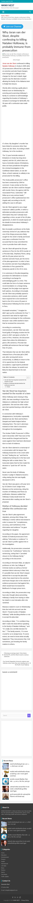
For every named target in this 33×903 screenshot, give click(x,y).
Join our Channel (13, 26)
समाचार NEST (7, 5)
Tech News (4, 874)
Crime (2, 853)
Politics (3, 870)
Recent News (8, 761)
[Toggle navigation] (3, 12)
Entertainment (5, 857)
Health (3, 861)
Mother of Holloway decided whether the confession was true (14, 384)
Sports (3, 872)
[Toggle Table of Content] (27, 377)
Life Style (3, 866)
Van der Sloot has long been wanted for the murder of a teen (15, 380)
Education (4, 855)
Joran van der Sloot (9, 64)
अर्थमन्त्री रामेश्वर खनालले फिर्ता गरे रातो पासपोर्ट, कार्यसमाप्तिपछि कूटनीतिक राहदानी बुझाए (19, 789)
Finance (3, 859)
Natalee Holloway (8, 66)
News (2, 868)
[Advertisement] (16, 125)
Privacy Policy (25, 900)
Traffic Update (5, 876)
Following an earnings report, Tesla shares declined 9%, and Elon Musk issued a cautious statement (16, 654)
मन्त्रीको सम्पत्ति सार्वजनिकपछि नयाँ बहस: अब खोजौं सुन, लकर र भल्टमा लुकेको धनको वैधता (20, 774)
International (4, 863)
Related (8, 386)
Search (29, 715)
